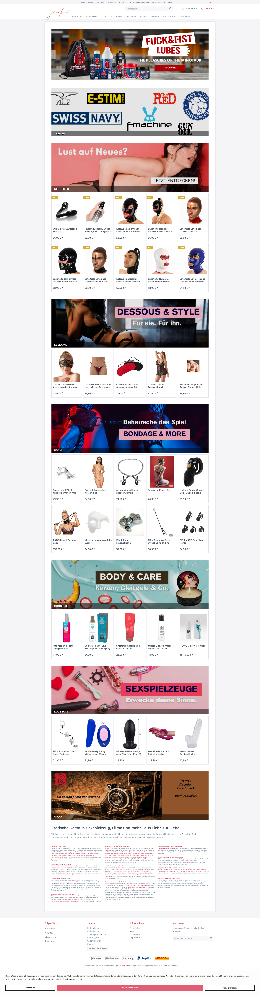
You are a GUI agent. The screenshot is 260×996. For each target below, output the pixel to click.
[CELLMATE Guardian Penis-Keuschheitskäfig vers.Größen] (193, 522)
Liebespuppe (143, 887)
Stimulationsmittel (184, 871)
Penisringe (131, 889)
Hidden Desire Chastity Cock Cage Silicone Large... (193, 491)
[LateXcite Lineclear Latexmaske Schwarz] (98, 261)
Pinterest (51, 941)
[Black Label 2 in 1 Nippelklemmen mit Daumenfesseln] (66, 472)
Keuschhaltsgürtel (110, 876)
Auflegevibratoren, (68, 855)
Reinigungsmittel (172, 871)
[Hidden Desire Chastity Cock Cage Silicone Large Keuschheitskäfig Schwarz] (193, 472)
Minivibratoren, (56, 855)
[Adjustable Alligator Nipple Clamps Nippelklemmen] (130, 472)
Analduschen (75, 901)
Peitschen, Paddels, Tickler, (113, 875)
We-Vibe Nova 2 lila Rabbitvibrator (159, 752)
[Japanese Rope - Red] (161, 472)
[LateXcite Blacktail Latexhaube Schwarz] (130, 261)
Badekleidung (142, 857)
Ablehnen (30, 988)
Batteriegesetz (93, 937)
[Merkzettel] (177, 8)
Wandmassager (86, 855)
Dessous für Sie (112, 852)
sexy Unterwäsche (129, 857)
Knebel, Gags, (147, 875)
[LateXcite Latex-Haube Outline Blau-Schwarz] (193, 261)
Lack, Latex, (119, 857)
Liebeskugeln (76, 880)
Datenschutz (135, 934)
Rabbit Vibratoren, (81, 854)
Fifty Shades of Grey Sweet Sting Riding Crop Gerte (159, 541)
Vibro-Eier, (77, 855)
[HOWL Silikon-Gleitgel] (193, 628)
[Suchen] (170, 8)
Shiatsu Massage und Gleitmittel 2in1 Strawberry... (128, 647)
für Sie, (112, 846)
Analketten (63, 901)
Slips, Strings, (118, 854)
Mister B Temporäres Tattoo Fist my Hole (191, 386)
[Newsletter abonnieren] (211, 938)
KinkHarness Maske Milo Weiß (98, 541)
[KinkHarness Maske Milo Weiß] (98, 522)
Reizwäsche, (139, 852)
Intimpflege (197, 871)
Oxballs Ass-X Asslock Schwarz (65, 230)
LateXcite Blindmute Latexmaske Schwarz (65, 280)
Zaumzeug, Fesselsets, (141, 871)
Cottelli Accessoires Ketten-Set (95, 491)
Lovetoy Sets (189, 861)
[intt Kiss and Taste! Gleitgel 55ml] (66, 628)
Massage (203, 869)
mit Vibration (79, 899)
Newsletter (135, 928)
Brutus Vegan (130, 54)
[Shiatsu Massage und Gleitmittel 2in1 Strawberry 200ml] (130, 628)
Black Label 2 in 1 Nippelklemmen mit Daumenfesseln (64, 491)
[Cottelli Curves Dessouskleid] (161, 366)
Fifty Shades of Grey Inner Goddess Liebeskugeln (64, 753)
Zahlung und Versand (97, 934)
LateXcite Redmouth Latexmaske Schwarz (128, 230)
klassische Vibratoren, (67, 854)
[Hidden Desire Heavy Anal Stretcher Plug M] (130, 733)
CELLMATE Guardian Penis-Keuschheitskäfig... (191, 541)
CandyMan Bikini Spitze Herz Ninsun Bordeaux (98, 386)
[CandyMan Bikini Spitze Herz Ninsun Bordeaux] (98, 366)
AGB (132, 931)
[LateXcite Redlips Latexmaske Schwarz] (161, 211)
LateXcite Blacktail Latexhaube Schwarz (128, 280)
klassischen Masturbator (141, 885)
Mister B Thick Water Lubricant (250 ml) (159, 647)
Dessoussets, (148, 852)
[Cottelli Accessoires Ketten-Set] (98, 472)
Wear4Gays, (143, 855)
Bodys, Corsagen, (129, 852)
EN (214, 2)
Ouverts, (107, 854)
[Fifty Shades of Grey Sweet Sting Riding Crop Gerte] (161, 522)
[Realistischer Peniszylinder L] (193, 733)
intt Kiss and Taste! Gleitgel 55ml (63, 647)
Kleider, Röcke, (127, 854)
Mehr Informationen (92, 979)
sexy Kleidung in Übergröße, (138, 859)
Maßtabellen (93, 931)
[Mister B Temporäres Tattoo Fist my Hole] (193, 366)
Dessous (107, 846)
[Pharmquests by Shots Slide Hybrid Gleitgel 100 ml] (98, 211)
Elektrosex (161, 848)
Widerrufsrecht (94, 941)
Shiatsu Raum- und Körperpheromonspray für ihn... (97, 647)
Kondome (189, 869)
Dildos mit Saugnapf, (58, 875)
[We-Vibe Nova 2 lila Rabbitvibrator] (161, 733)
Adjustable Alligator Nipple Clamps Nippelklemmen (127, 491)
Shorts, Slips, (135, 855)
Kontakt (90, 944)
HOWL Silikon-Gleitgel (192, 646)
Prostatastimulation (111, 885)
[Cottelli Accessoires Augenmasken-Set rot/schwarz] (130, 366)
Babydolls (121, 852)
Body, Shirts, (127, 855)
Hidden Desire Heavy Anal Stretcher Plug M (128, 752)
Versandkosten (124, 965)
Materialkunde (94, 928)
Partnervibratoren (57, 857)
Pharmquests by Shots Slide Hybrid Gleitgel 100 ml (98, 230)
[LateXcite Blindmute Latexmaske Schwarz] (66, 261)
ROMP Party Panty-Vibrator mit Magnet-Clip (96, 753)
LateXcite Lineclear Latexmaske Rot (190, 230)
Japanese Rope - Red (159, 490)
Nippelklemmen (133, 873)
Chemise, (135, 854)
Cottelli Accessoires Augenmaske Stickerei (65, 386)
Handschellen (121, 871)
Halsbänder (108, 873)
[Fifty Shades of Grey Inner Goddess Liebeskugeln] (66, 733)
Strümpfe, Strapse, (144, 854)
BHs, (111, 854)
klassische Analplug (68, 899)
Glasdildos (54, 869)
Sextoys (72, 866)
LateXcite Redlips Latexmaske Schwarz (160, 230)
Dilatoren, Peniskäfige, (146, 873)
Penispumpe (131, 887)
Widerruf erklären (98, 948)
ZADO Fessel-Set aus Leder (64, 541)
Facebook (51, 928)
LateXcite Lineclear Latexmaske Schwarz (96, 280)
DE (210, 2)
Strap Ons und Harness (63, 873)
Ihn (117, 846)
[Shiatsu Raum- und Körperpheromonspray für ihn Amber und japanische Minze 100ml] (98, 628)
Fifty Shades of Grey (121, 868)
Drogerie (165, 869)
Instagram (51, 937)
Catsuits (114, 855)
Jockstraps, (151, 855)
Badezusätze (162, 871)
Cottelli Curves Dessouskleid (156, 386)
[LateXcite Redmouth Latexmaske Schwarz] (130, 211)
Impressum (135, 937)
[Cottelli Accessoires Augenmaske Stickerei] (66, 366)
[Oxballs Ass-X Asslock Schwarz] (66, 211)
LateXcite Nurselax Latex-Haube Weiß (158, 280)
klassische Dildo (84, 866)
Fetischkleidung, (110, 857)
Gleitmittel (196, 869)
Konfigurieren (230, 988)
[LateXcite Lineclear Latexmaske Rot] (193, 211)
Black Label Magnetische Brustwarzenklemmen (129, 541)
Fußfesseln (130, 871)
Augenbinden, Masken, (120, 873)
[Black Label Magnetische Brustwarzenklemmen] (130, 522)
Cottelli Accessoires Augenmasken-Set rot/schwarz (127, 386)
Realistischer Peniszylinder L (188, 752)
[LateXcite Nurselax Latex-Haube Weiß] (161, 261)
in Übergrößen (125, 846)
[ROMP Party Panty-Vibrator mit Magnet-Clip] (98, 733)
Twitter (50, 933)
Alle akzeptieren (130, 988)
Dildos (53, 866)
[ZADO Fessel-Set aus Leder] (66, 522)
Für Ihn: (120, 855)
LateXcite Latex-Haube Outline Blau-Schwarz (192, 280)
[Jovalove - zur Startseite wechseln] (57, 13)
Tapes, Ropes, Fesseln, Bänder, (132, 875)
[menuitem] (149, 8)
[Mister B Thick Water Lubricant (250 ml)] (161, 628)
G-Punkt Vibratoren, (93, 854)
